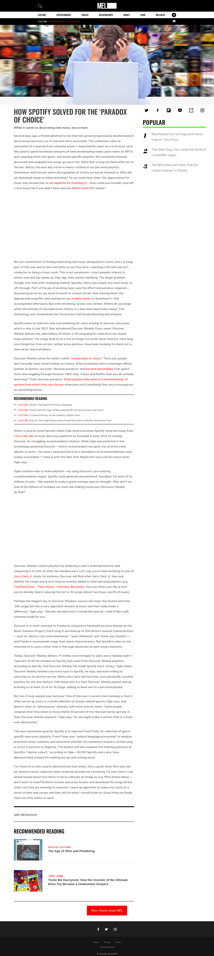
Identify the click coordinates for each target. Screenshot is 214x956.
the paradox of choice (86, 358)
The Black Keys (24, 586)
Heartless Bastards (69, 586)
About (96, 942)
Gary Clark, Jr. (23, 576)
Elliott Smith (80, 188)
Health (85, 15)
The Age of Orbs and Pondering (71, 851)
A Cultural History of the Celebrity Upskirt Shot (48, 415)
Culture (42, 15)
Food (142, 15)
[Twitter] (146, 110)
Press (118, 942)
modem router (81, 298)
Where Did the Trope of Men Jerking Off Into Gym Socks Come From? (60, 410)
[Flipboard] (169, 110)
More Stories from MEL (107, 910)
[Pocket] (180, 110)
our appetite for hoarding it (68, 183)
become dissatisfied (99, 369)
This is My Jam (24, 436)
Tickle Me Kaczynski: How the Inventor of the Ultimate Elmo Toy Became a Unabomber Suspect (88, 882)
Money (126, 15)
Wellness (160, 15)
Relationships (106, 15)
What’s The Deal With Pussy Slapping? (44, 404)
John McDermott (57, 21)
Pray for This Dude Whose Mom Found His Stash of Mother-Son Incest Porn (64, 420)
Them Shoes (45, 586)
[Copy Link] (191, 110)
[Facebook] (158, 110)
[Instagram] (202, 110)
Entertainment (63, 15)
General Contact (107, 947)
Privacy (107, 942)
